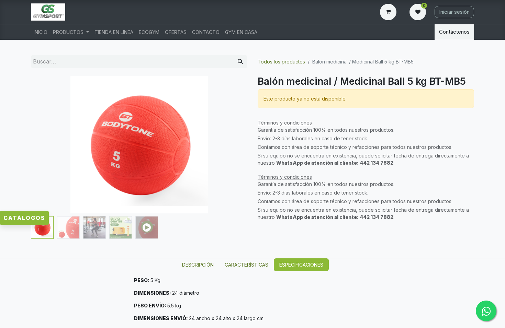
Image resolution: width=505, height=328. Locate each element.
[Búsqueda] (240, 61)
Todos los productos (281, 62)
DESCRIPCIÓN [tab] (198, 265)
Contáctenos (454, 31)
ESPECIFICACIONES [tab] (301, 265)
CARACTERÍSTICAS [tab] (246, 265)
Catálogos (24, 217)
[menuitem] (40, 32)
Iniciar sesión (454, 12)
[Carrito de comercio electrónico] (389, 12)
